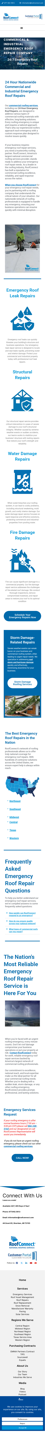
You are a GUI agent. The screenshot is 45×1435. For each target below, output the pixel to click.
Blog (22, 1388)
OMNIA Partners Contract (22, 1351)
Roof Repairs (22, 1300)
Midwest (14, 817)
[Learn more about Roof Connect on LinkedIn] (26, 1263)
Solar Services (22, 1314)
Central (13, 822)
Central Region (22, 1326)
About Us (22, 1365)
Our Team (22, 1374)
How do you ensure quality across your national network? (22, 922)
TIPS (22, 1354)
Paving (22, 1311)
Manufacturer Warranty (22, 1308)
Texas (12, 830)
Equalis (22, 1360)
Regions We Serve (22, 1320)
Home (22, 1279)
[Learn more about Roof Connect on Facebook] (17, 1263)
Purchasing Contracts (22, 1345)
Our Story (22, 1371)
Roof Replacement (22, 1303)
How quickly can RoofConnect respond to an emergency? (22, 914)
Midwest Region (22, 1328)
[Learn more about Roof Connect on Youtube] (31, 1263)
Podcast (22, 1394)
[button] (22, 801)
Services (22, 1288)
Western (14, 838)
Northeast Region (22, 1331)
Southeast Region (22, 1334)
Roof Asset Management (22, 1297)
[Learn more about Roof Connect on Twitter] (22, 1263)
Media (22, 1383)
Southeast (15, 809)
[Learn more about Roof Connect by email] (36, 1263)
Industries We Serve (22, 1377)
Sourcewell (22, 1357)
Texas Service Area (22, 1337)
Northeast (15, 801)
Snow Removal (22, 1305)
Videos (22, 1391)
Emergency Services (22, 1294)
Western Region (22, 1340)
